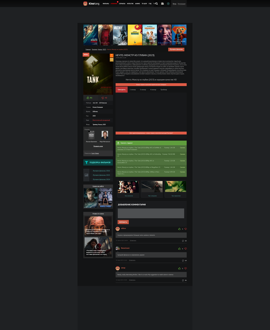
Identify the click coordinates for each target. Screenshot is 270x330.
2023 (104, 49)
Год (150, 4)
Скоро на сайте (98, 186)
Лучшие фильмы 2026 (101, 171)
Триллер (94, 49)
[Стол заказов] (168, 3)
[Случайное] (162, 3)
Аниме (137, 4)
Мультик (130, 4)
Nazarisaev (125, 248)
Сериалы (122, 4)
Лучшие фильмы (176, 49)
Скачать (182, 148)
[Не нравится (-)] (186, 229)
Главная (88, 49)
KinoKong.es (91, 3)
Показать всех (98, 146)
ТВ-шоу (144, 4)
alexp (123, 268)
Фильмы (106, 4)
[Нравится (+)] (179, 229)
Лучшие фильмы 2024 (101, 179)
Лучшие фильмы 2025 (101, 175)
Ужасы (100, 49)
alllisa (123, 228)
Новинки (114, 4)
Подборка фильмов (100, 162)
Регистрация (181, 4)
